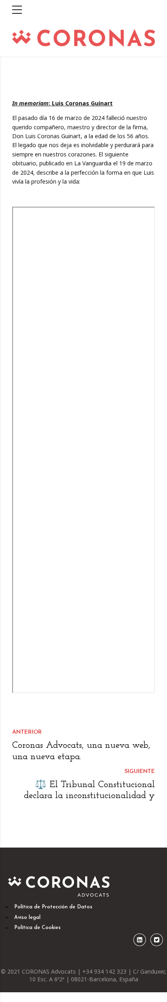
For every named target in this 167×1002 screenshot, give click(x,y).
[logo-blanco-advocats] (60, 885)
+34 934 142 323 (105, 971)
